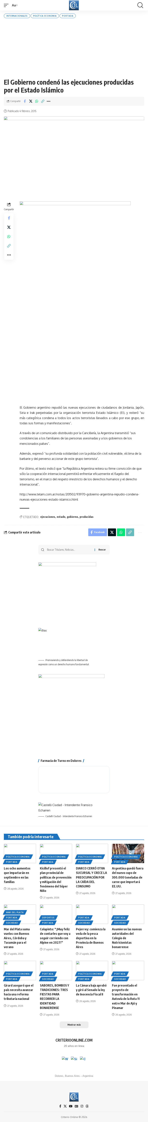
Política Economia (45, 16)
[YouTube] (70, 1106)
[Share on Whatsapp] (36, 101)
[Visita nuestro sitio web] (74, 1060)
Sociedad (12, 923)
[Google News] (76, 1106)
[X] (65, 1106)
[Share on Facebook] (24, 101)
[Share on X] (30, 101)
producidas (86, 516)
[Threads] (87, 1106)
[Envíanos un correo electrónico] (83, 1060)
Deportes (48, 917)
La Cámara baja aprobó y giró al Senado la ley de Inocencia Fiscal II (91, 989)
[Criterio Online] (74, 5)
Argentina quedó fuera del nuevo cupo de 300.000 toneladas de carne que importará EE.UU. (127, 877)
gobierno (72, 516)
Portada (67, 16)
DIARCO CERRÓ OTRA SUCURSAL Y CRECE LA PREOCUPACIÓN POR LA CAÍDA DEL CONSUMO (91, 877)
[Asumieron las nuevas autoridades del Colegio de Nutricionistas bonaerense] (128, 914)
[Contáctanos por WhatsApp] (65, 1060)
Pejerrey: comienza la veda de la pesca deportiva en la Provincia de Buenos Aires (90, 938)
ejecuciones (47, 516)
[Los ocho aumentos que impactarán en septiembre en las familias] (20, 853)
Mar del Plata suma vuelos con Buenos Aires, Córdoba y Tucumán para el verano (17, 938)
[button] (7, 5)
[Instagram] (82, 1106)
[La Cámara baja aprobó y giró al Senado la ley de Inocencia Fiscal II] (92, 970)
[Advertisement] (74, 48)
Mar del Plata (15, 912)
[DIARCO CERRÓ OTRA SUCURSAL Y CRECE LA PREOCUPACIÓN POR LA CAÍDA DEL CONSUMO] (92, 853)
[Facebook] (60, 1106)
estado (61, 516)
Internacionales (17, 16)
